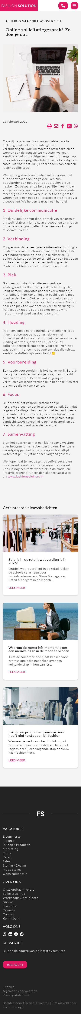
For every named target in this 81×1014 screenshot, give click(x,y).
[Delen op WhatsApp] (75, 126)
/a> (62, 126)
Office (7, 853)
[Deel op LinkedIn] (69, 126)
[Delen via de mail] (56, 126)
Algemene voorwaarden (20, 991)
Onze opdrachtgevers (18, 889)
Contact (9, 914)
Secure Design (13, 1007)
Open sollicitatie (15, 873)
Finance (8, 840)
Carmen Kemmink (36, 1003)
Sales (6, 861)
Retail (7, 857)
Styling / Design (14, 865)
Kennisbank (11, 918)
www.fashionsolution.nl (25, 476)
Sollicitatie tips (14, 893)
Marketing (10, 849)
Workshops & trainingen (21, 897)
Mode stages (12, 869)
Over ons (9, 906)
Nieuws (8, 902)
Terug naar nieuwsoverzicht (36, 21)
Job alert (15, 964)
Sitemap (9, 986)
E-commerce (12, 836)
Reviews (9, 910)
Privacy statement (16, 995)
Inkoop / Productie (17, 844)
